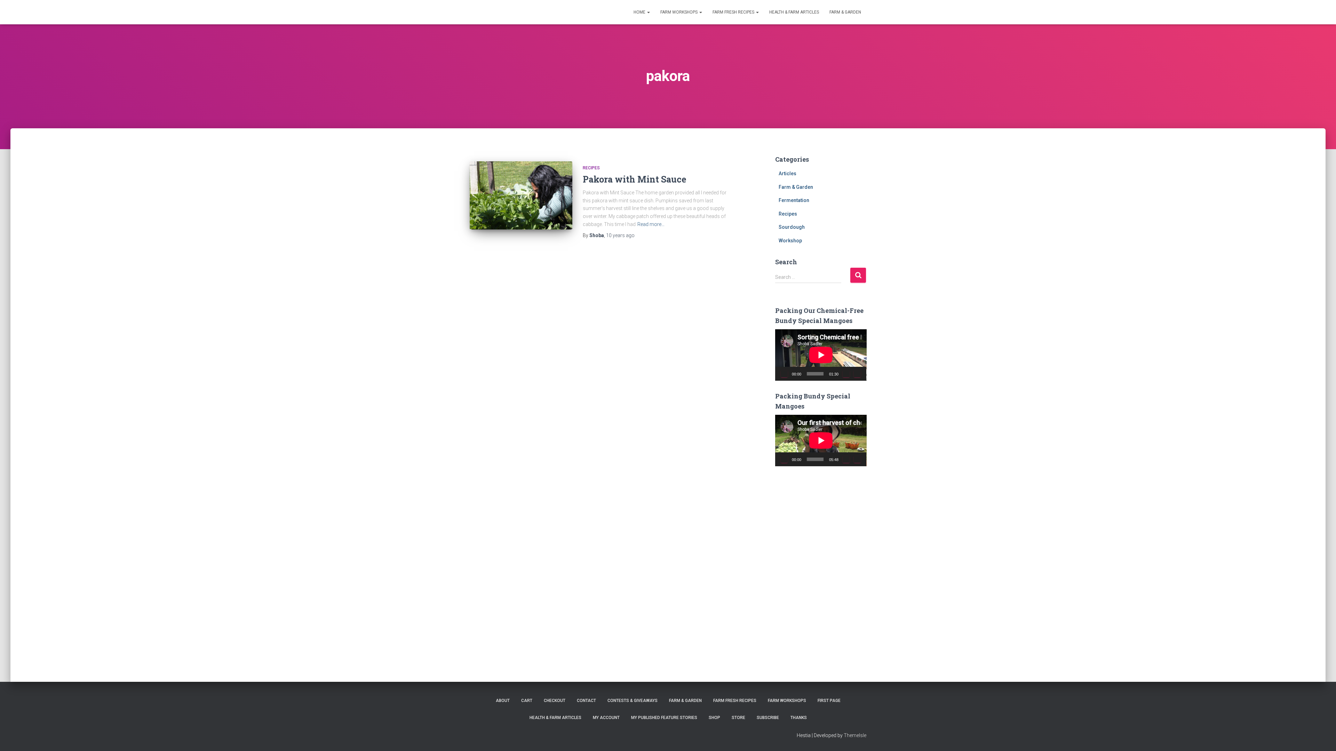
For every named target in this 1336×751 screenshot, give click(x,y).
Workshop (790, 240)
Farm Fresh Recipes (734, 12)
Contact (586, 700)
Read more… (651, 224)
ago (620, 235)
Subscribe (768, 717)
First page (829, 700)
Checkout (554, 700)
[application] (821, 355)
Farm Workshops (679, 12)
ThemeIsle (855, 735)
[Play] (784, 373)
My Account (606, 717)
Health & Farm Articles (794, 12)
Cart (526, 700)
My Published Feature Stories (664, 717)
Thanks (798, 717)
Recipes (591, 167)
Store (738, 717)
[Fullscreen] (857, 373)
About (503, 700)
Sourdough (792, 227)
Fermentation (794, 200)
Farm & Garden (845, 12)
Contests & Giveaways (632, 700)
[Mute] (846, 373)
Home (640, 12)
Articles (787, 173)
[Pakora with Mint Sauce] (521, 195)
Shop (714, 717)
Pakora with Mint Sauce (634, 179)
